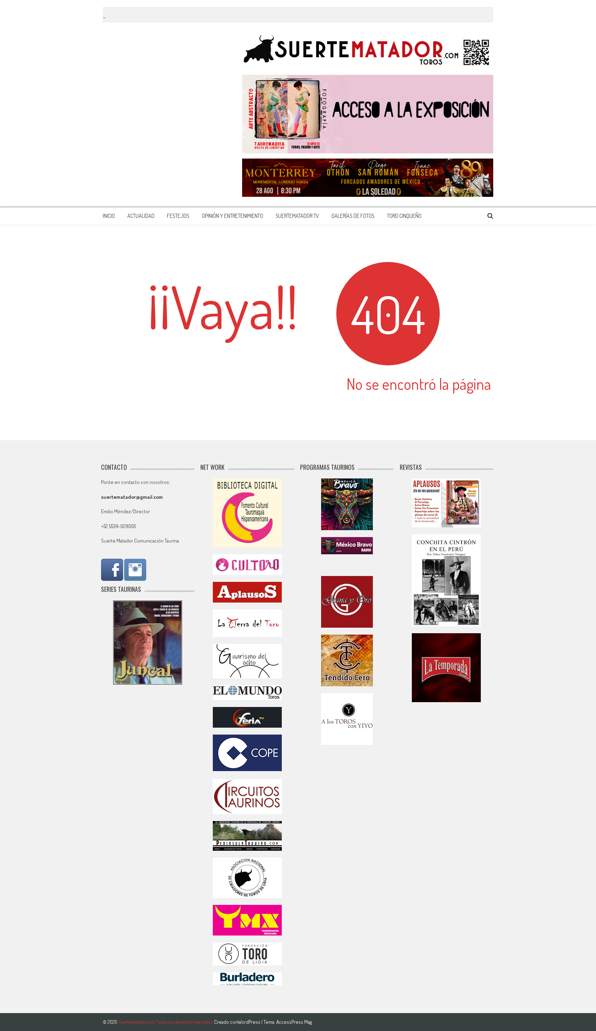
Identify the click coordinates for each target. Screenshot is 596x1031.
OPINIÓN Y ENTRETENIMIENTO (232, 215)
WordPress (249, 1022)
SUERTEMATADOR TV (297, 215)
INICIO (109, 215)
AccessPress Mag (294, 1022)
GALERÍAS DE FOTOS (353, 215)
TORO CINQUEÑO (404, 215)
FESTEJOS (178, 215)
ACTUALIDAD (141, 215)
